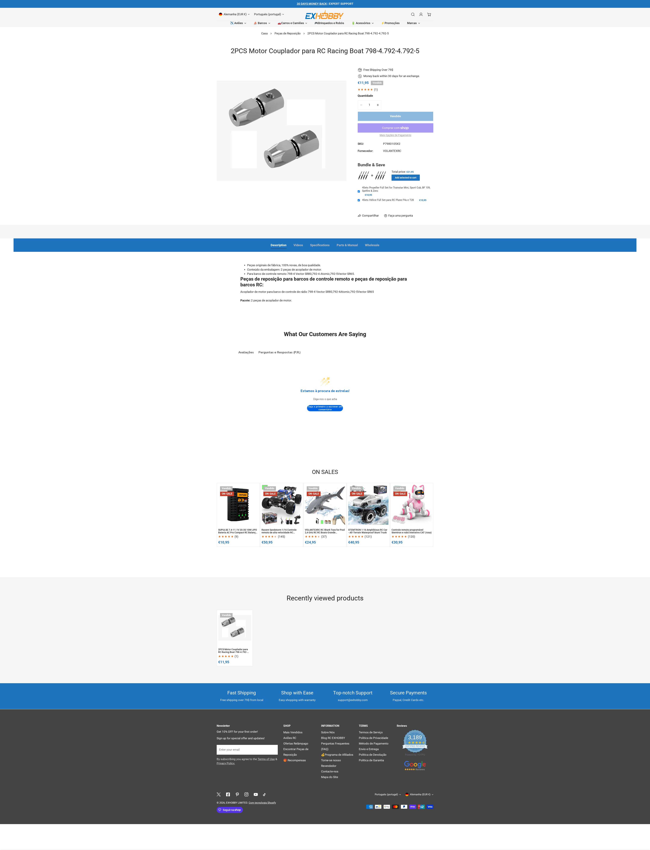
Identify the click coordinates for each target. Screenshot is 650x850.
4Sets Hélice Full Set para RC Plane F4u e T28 (388, 199)
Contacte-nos (329, 771)
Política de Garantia (371, 760)
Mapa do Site (329, 777)
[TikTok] (265, 794)
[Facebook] (228, 794)
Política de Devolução (372, 754)
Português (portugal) (267, 14)
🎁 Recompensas (294, 760)
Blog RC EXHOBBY (333, 738)
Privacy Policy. (226, 763)
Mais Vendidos (292, 732)
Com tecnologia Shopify (262, 802)
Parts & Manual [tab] (347, 245)
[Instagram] (246, 794)
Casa (264, 33)
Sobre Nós (328, 732)
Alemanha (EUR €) (235, 14)
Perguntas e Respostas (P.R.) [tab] (279, 352)
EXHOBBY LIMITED (236, 802)
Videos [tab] (298, 245)
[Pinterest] (237, 794)
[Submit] (273, 749)
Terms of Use (266, 759)
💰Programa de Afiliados (337, 754)
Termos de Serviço (371, 732)
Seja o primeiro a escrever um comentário (325, 408)
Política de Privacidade (373, 738)
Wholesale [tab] (372, 245)
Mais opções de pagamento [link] (395, 135)
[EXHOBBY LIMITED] (325, 14)
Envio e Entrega (369, 749)
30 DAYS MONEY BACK (312, 3)
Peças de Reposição (288, 33)
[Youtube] (256, 794)
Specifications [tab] (320, 245)
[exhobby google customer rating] (415, 765)
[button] (429, 14)
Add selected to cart (405, 177)
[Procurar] (413, 14)
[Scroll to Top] (643, 807)
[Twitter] (218, 794)
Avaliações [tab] (246, 352)
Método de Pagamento (373, 743)
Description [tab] (278, 245)
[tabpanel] (325, 288)
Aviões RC (289, 738)
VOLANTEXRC (392, 151)
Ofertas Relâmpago (295, 743)
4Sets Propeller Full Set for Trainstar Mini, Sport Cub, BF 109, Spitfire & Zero (396, 189)
